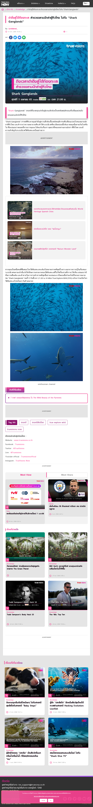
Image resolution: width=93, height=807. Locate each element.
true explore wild (58, 422)
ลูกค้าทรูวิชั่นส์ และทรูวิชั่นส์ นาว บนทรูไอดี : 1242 (22, 788)
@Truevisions (16, 452)
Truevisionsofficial (28, 456)
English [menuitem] (84, 12)
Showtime (49, 3)
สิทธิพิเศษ (34, 3)
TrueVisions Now (23, 460)
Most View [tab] (25, 475)
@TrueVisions (18, 448)
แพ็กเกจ (20, 3)
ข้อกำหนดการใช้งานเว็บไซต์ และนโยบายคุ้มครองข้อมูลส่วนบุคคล (46, 796)
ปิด (50, 800)
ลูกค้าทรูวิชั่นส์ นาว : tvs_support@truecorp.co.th (23, 785)
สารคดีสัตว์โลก (38, 422)
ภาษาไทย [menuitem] (84, 8)
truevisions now (14, 429)
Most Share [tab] (67, 475)
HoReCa (61, 3)
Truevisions (19, 444)
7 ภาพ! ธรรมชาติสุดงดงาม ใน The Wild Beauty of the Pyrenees (36, 397)
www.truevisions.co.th (23, 440)
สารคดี (23, 422)
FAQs (73, 3)
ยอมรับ (43, 800)
